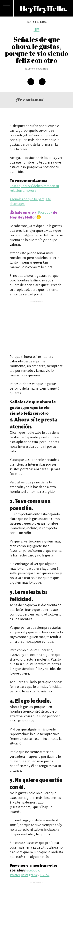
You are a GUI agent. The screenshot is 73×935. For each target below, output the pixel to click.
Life (37, 29)
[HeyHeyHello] (43, 10)
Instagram (29, 875)
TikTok (44, 875)
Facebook (45, 212)
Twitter (15, 875)
